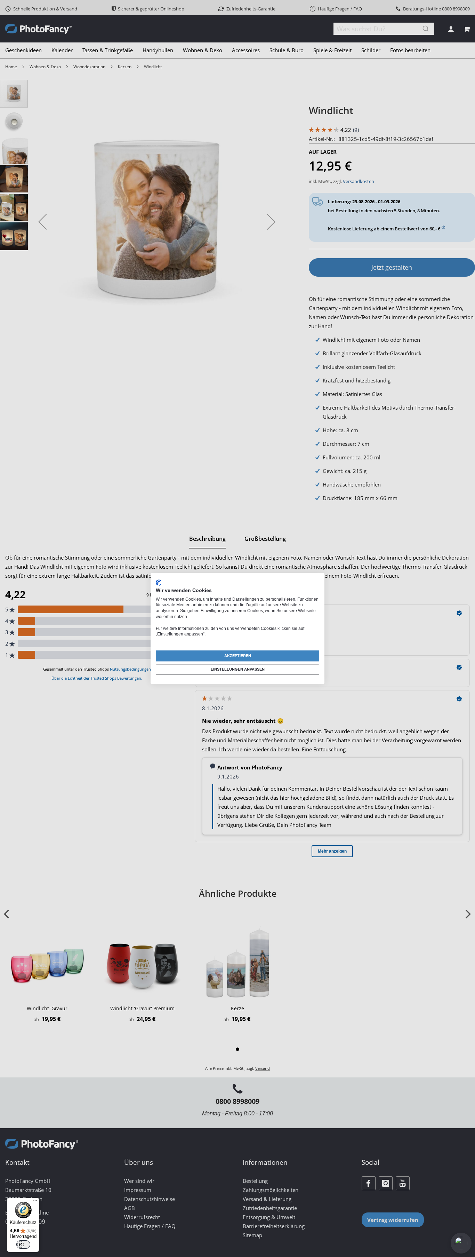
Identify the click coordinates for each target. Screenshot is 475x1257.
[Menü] (35, 1202)
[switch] (23, 1244)
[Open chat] (461, 1243)
